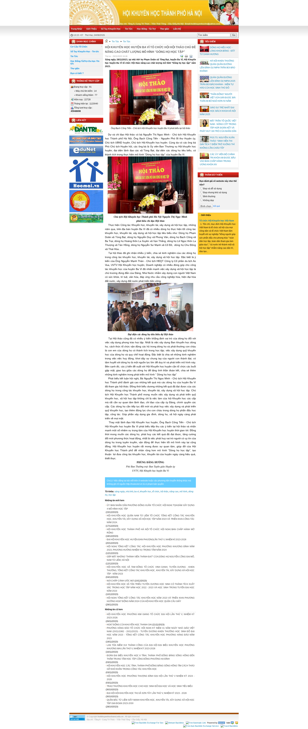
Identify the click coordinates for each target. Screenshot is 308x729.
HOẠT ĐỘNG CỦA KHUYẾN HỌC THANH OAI (129, 624)
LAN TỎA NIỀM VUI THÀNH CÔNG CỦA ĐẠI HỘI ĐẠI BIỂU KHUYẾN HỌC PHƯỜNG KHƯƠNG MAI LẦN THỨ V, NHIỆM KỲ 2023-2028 (150, 647)
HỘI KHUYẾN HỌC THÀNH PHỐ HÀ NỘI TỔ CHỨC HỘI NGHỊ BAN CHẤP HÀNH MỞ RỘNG (150, 531)
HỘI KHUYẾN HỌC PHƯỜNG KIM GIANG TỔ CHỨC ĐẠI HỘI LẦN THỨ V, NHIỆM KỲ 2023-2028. (150, 616)
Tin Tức (129, 29)
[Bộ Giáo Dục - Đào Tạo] (86, 143)
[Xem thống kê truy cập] (77, 720)
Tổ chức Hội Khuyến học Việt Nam (216, 220)
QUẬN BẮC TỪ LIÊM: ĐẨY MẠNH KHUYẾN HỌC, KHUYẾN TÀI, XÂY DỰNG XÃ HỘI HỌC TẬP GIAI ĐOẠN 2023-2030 (150, 702)
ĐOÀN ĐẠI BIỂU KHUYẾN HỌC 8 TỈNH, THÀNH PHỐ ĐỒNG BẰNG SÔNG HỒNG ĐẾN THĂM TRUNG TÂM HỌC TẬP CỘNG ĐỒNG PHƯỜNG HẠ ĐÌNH (150, 657)
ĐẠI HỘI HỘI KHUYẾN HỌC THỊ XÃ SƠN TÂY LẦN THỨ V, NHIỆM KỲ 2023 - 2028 (147, 693)
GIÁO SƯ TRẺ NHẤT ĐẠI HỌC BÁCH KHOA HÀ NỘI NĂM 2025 (218, 111)
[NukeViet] (221, 723)
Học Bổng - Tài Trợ (146, 29)
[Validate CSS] (236, 723)
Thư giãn (164, 29)
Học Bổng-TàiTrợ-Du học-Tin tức (84, 62)
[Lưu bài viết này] (190, 56)
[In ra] (186, 56)
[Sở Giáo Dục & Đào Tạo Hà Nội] (86, 222)
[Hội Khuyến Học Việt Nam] (86, 211)
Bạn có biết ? (77, 73)
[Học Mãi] (86, 188)
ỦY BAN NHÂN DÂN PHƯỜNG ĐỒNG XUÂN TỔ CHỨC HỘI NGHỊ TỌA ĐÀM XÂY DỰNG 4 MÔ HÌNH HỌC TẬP (150, 507)
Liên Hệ (177, 29)
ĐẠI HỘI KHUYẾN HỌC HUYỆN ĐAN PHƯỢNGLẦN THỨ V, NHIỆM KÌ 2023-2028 (146, 539)
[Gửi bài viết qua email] (181, 56)
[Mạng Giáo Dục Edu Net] (86, 156)
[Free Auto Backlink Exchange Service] (201, 726)
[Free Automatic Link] (196, 723)
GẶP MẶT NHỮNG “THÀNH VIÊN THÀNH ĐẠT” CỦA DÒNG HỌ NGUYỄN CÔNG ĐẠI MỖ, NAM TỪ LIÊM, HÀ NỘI (150, 558)
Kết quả (216, 206)
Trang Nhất (76, 29)
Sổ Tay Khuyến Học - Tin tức (84, 51)
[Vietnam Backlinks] (175, 723)
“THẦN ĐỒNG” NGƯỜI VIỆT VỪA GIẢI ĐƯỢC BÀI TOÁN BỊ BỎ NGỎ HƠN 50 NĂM (217, 97)
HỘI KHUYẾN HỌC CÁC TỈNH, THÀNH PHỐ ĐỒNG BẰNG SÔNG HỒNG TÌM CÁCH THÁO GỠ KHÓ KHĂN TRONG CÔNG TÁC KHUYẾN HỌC (150, 667)
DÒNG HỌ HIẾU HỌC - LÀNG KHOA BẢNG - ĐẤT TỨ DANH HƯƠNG (217, 50)
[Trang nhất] (106, 41)
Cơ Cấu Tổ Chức (79, 46)
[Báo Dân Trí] (86, 133)
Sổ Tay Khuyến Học (111, 29)
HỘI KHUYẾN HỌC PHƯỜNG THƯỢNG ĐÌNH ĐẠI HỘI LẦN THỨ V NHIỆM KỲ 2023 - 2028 (150, 678)
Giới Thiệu (91, 29)
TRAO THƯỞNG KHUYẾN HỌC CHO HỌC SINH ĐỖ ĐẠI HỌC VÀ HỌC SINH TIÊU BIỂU (150, 686)
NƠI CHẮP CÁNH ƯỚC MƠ (120, 580)
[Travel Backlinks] (229, 726)
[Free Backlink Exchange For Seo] (147, 723)
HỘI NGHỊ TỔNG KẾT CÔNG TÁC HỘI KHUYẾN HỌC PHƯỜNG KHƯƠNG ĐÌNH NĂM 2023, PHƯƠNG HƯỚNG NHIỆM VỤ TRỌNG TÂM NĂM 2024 (150, 548)
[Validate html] (232, 723)
